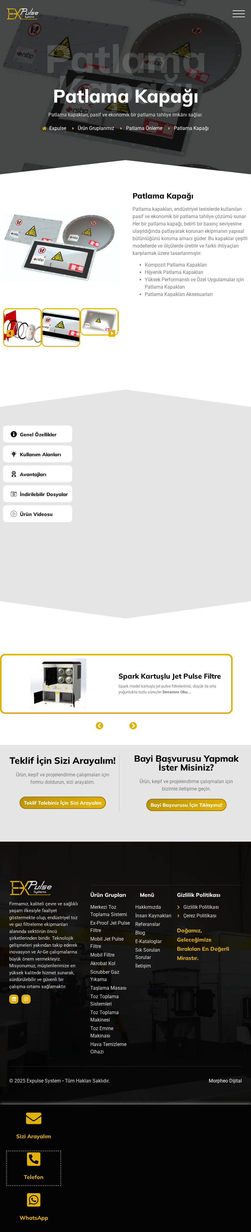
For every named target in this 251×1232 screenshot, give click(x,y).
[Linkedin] (13, 999)
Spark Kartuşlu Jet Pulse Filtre (169, 676)
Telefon (33, 1176)
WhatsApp (34, 1217)
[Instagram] (26, 999)
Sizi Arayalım (33, 1136)
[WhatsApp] (33, 1199)
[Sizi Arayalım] (33, 1118)
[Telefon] (33, 1159)
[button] (10, 333)
